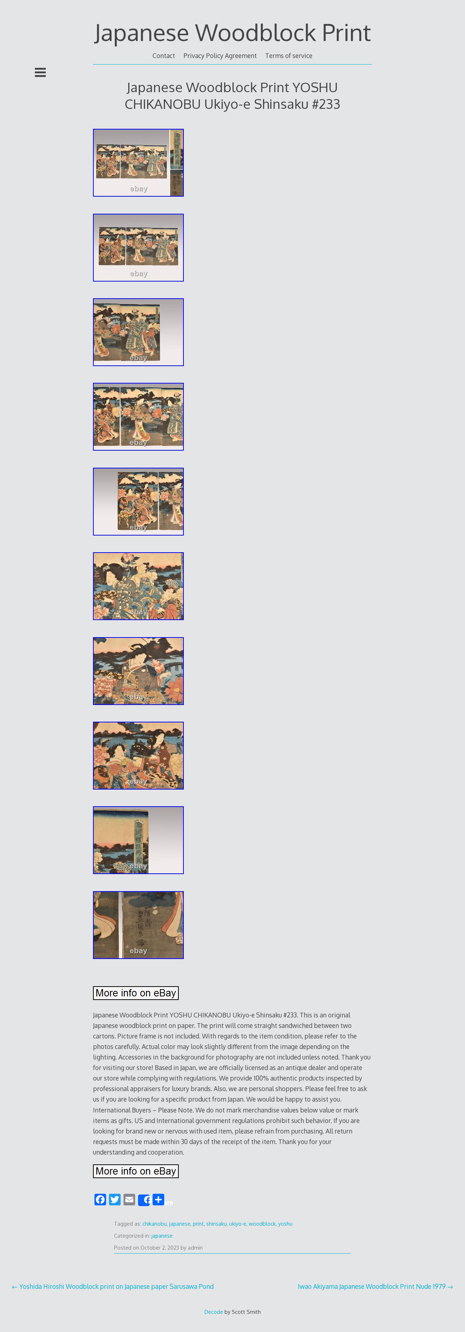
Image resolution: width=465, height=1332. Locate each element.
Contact (164, 56)
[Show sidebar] (40, 72)
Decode (214, 1311)
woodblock (262, 1224)
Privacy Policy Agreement (220, 56)
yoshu (285, 1224)
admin (195, 1248)
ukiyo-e (237, 1224)
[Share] (144, 1200)
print (198, 1224)
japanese (179, 1224)
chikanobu (154, 1224)
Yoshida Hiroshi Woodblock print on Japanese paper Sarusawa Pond (116, 1286)
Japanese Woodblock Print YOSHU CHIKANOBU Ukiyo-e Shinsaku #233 (232, 95)
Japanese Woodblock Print (232, 31)
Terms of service (288, 56)
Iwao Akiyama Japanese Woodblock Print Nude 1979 (372, 1286)
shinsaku (216, 1224)
